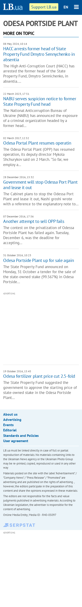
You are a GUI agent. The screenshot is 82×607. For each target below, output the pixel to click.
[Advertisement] (42, 328)
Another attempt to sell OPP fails (33, 221)
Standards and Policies (21, 435)
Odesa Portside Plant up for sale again (38, 260)
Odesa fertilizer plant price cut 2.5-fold (39, 376)
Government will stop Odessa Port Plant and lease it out (40, 184)
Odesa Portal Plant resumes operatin (37, 143)
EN (66, 7)
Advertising (12, 419)
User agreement (15, 440)
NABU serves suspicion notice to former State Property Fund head (39, 101)
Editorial (10, 430)
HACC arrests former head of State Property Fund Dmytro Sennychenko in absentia (39, 54)
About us (10, 414)
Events (8, 424)
